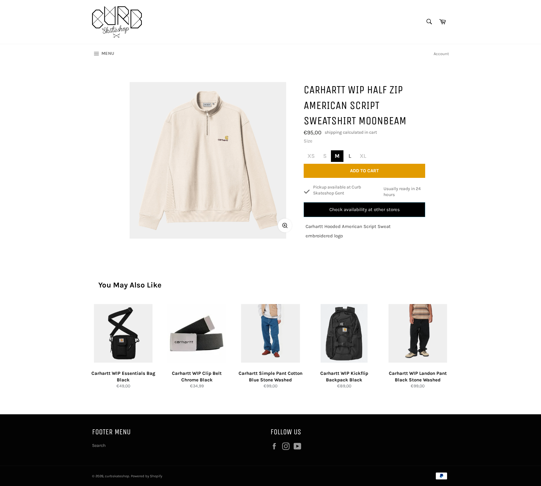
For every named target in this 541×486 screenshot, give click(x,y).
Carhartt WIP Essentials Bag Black (123, 376)
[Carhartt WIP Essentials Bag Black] (123, 333)
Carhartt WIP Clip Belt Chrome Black (197, 376)
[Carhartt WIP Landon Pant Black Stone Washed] (418, 333)
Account (441, 53)
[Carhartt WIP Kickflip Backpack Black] (344, 333)
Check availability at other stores (364, 209)
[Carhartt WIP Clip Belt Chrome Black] (197, 333)
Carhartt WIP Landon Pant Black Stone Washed (418, 376)
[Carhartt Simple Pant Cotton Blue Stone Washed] (270, 333)
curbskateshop (117, 476)
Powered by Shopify (146, 476)
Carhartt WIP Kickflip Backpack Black (344, 376)
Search (99, 445)
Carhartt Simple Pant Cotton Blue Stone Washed (270, 376)
